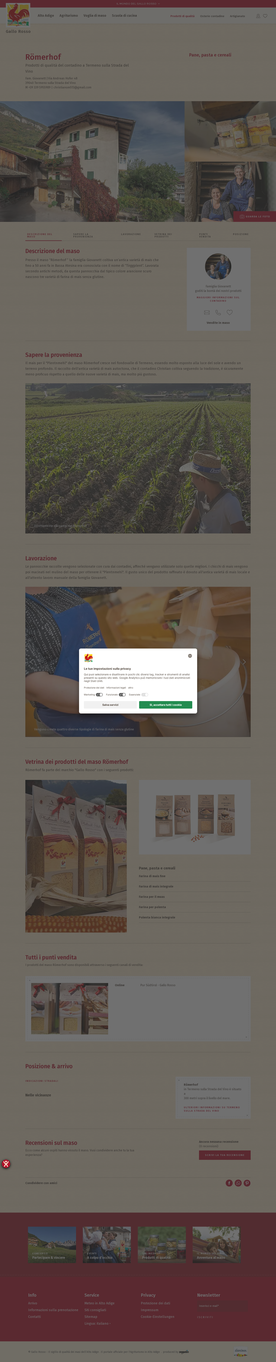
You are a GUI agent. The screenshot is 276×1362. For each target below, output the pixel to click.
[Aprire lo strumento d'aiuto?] (6, 1164)
